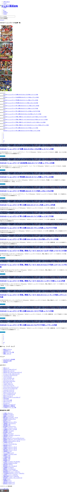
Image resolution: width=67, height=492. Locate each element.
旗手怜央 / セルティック (9, 483)
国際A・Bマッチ (7, 353)
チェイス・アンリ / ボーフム (10, 444)
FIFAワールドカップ (8, 395)
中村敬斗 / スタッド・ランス (10, 448)
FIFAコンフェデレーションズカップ (11, 397)
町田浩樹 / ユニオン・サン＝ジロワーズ (12, 477)
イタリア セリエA (7, 376)
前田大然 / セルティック (9, 482)
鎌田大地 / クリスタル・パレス (10, 417)
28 (3, 140)
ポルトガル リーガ (7, 382)
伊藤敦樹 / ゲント (7, 480)
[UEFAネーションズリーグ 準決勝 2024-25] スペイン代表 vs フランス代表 (20, 100)
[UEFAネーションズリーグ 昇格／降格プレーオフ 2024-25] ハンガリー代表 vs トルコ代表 (24, 122)
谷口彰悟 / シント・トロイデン (10, 470)
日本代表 (5, 362)
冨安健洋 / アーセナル (8, 414)
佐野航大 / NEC (6, 455)
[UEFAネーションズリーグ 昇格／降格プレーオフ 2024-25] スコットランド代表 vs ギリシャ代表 (26, 125)
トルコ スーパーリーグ (8, 390)
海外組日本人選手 (7, 360)
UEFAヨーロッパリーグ (8, 370)
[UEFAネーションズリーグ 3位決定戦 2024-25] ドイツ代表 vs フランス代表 (21, 97)
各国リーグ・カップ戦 (8, 352)
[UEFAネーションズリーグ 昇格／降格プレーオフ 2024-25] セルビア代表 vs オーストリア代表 (25, 119)
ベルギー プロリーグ (8, 384)
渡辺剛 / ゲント (6, 479)
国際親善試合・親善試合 (9, 406)
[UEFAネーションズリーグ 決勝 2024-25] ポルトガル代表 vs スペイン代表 (20, 94)
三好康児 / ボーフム (8, 442)
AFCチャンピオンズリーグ (9, 393)
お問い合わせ (6, 1)
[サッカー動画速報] (9, 6)
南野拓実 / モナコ (7, 445)
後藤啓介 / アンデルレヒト (9, 469)
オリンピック (6, 403)
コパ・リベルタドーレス (9, 394)
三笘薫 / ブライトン (8, 413)
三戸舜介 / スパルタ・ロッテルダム (11, 461)
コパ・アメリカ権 (7, 400)
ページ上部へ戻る (4, 488)
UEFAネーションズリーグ (9, 404)
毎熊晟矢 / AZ (6, 460)
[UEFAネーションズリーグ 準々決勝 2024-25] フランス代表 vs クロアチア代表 (21, 111)
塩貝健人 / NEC (6, 458)
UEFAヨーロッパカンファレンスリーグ (12, 372)
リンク (4, 3)
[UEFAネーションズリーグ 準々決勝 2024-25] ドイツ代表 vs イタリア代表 (20, 108)
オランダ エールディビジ (9, 381)
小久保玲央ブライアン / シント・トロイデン (13, 473)
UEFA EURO (6, 398)
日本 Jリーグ (6, 368)
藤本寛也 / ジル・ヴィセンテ (10, 466)
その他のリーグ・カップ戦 (9, 407)
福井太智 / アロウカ (8, 464)
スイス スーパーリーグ (8, 385)
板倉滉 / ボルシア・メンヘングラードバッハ (13, 438)
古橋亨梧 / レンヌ (7, 451)
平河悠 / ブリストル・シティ (10, 427)
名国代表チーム (7, 350)
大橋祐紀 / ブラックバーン (9, 423)
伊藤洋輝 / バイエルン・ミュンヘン (11, 435)
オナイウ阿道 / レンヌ (8, 452)
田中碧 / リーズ (6, 420)
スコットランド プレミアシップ (10, 387)
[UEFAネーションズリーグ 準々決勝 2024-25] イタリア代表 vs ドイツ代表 (20, 127)
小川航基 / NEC (6, 457)
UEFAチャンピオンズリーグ (10, 369)
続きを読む (2, 156)
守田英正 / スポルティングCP (10, 463)
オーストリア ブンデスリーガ (10, 388)
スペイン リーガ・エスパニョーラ (11, 373)
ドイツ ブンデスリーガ (8, 378)
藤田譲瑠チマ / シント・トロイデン (11, 471)
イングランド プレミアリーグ (10, 375)
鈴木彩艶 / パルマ (7, 432)
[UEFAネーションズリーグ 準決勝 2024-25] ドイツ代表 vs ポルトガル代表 (20, 102)
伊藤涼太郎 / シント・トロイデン (11, 476)
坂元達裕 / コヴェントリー (9, 426)
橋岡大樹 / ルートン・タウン (10, 422)
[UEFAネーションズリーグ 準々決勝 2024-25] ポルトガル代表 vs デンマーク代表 (22, 114)
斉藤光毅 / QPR (6, 425)
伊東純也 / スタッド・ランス (10, 447)
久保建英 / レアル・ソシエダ (10, 429)
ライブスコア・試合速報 (9, 359)
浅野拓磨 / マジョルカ (8, 430)
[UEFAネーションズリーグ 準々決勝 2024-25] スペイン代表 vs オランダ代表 (21, 105)
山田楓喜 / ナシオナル (8, 467)
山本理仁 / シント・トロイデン (10, 474)
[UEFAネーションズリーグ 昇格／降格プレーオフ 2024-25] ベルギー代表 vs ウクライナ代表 (24, 116)
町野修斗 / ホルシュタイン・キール (11, 441)
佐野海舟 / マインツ (8, 436)
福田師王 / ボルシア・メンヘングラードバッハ (14, 439)
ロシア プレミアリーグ (8, 391)
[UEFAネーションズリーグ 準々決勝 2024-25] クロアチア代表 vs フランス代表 (21, 130)
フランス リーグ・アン (8, 379)
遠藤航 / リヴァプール (8, 416)
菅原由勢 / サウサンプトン (9, 419)
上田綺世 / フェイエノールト (10, 454)
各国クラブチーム (7, 349)
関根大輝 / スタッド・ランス (10, 449)
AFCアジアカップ (7, 401)
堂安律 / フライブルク (8, 433)
